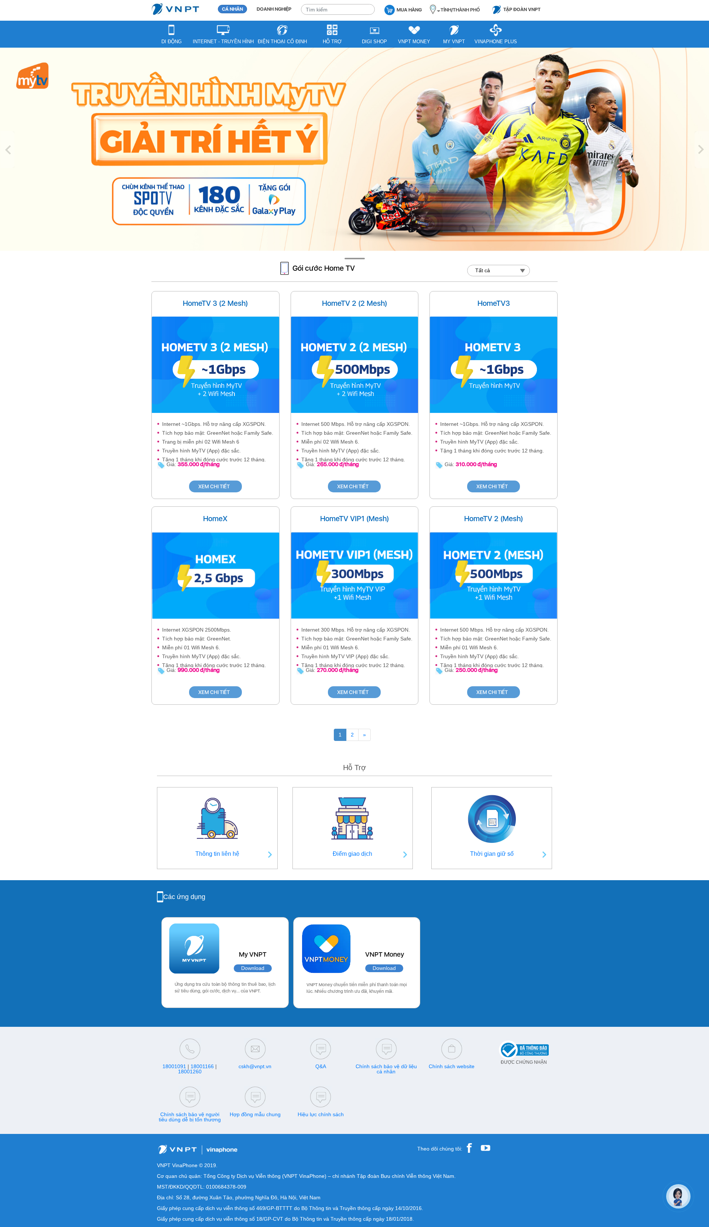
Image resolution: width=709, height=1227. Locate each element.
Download (252, 968)
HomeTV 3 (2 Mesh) (215, 303)
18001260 (190, 1071)
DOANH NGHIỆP (274, 9)
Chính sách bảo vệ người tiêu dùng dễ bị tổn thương (190, 1116)
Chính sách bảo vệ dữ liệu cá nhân (386, 1068)
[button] (7, 150)
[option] (354, 150)
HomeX (215, 518)
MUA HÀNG (409, 10)
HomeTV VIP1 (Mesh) (354, 518)
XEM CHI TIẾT (214, 486)
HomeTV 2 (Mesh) (493, 518)
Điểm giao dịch (352, 854)
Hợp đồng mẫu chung (255, 1114)
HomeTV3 (493, 303)
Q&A (320, 1066)
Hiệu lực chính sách (321, 1114)
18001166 (202, 1066)
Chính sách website (452, 1066)
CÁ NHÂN (232, 9)
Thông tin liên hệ (217, 854)
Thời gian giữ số (492, 854)
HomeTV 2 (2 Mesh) (354, 303)
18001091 (174, 1066)
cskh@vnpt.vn (255, 1066)
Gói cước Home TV (323, 268)
